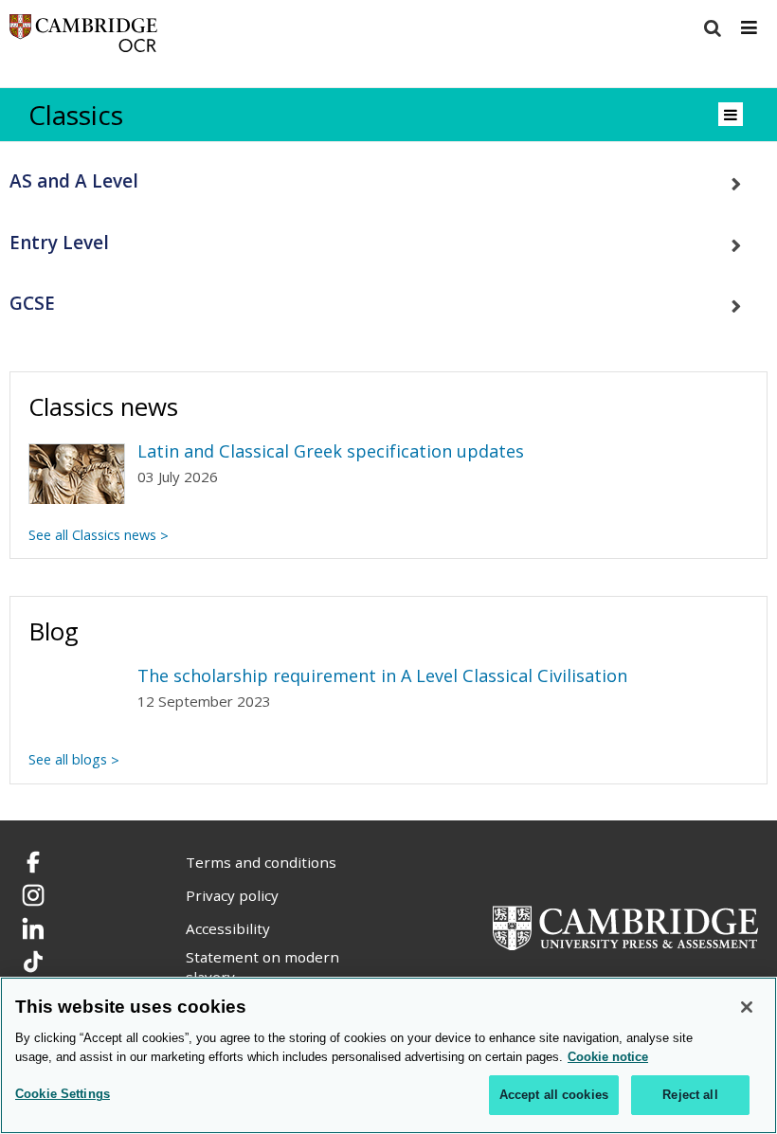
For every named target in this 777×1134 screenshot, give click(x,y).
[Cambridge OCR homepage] (83, 37)
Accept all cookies (553, 1095)
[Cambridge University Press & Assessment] (625, 926)
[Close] (747, 1007)
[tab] (388, 181)
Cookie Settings (62, 1094)
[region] (388, 1055)
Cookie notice (608, 1057)
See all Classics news (92, 535)
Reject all (689, 1095)
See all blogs (67, 759)
